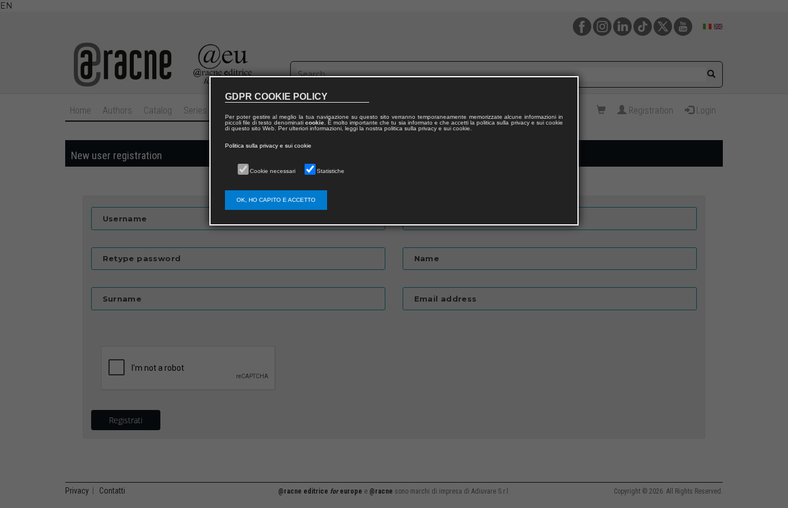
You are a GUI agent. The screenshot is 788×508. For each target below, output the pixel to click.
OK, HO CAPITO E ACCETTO (276, 200)
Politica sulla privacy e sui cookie (268, 145)
